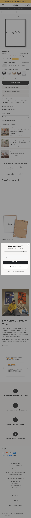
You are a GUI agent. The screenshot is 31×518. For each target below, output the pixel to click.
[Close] (28, 244)
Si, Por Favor (15, 262)
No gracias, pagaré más (15, 266)
